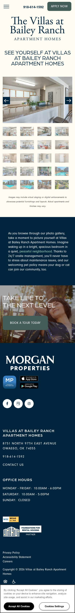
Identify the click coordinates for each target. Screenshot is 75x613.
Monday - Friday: (17, 488)
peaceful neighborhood (35, 251)
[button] (59, 6)
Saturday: (11, 494)
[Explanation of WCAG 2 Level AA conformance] (11, 519)
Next (68, 100)
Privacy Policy (11, 552)
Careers (8, 561)
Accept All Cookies (19, 606)
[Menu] (6, 6)
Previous (6, 100)
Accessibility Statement (17, 557)
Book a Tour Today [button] (25, 323)
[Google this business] (18, 403)
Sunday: (9, 500)
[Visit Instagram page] (29, 403)
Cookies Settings (54, 606)
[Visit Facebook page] (7, 403)
